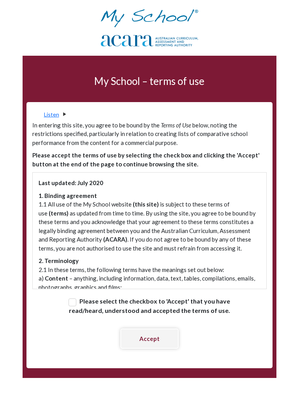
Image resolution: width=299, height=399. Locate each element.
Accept (149, 338)
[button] (54, 114)
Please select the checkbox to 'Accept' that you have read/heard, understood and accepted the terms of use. (149, 305)
